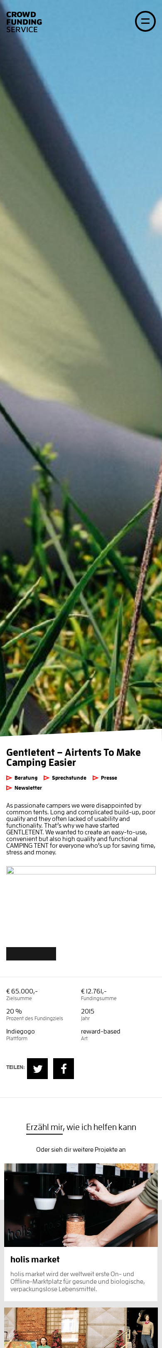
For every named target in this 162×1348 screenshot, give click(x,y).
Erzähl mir (44, 1127)
